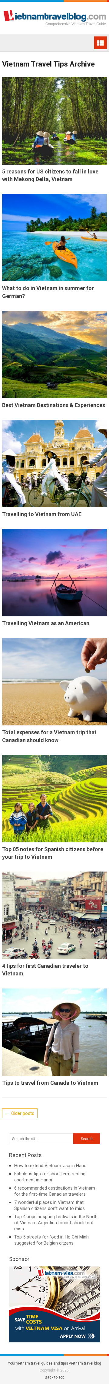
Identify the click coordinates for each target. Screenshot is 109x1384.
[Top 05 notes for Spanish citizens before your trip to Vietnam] (54, 798)
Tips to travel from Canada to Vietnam (50, 1083)
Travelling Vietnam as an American (45, 623)
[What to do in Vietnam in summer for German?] (54, 237)
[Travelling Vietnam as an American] (54, 572)
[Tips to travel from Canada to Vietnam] (54, 1032)
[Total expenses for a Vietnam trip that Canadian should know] (54, 681)
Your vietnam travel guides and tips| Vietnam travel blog (54, 1363)
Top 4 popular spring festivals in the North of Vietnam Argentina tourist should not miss (55, 1223)
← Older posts (19, 1113)
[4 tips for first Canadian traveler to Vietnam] (54, 915)
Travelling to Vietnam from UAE (41, 514)
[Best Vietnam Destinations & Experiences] (54, 354)
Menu (100, 42)
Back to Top (54, 1377)
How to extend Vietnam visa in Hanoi (51, 1165)
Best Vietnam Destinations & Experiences (53, 405)
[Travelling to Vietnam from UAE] (54, 463)
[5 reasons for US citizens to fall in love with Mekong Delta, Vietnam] (54, 121)
